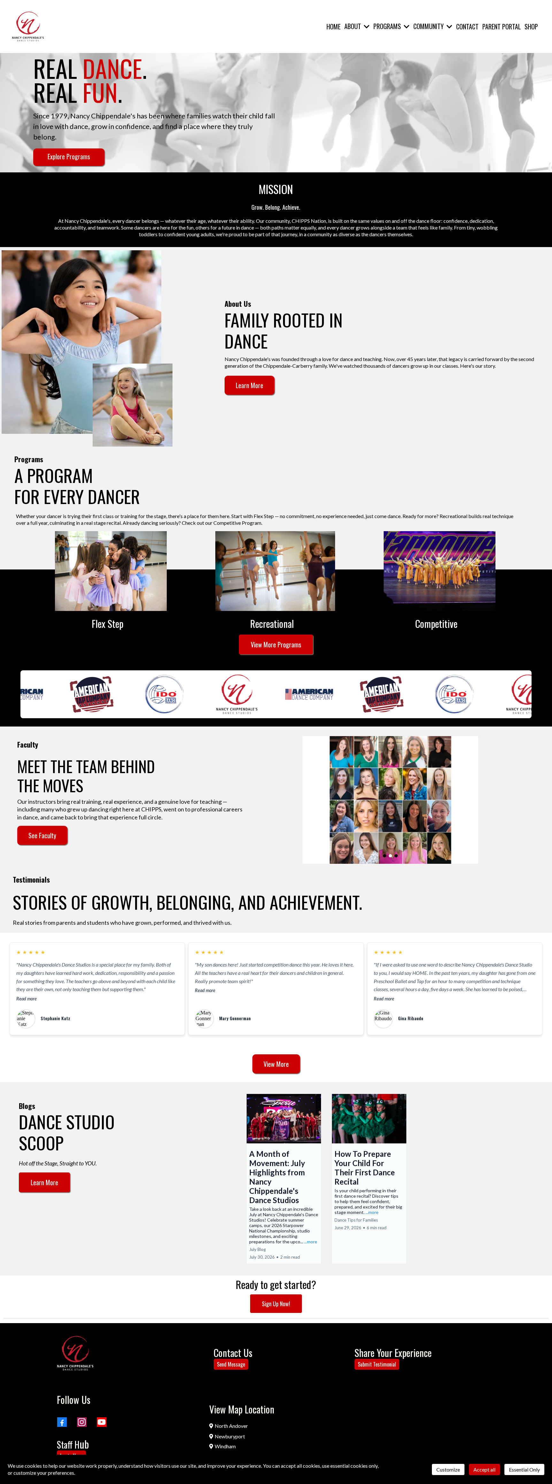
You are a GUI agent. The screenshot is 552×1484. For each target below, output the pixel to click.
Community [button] (429, 26)
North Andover (231, 1426)
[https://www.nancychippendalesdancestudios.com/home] (28, 26)
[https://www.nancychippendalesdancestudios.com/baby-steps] (110, 571)
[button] (366, 26)
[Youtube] (101, 1422)
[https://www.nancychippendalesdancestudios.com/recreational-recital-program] (275, 571)
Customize (448, 1469)
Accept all (484, 1469)
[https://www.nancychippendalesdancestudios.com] (75, 1353)
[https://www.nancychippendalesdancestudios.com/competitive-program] (439, 571)
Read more (26, 998)
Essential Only (524, 1469)
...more (310, 1241)
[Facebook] (62, 1422)
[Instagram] (82, 1422)
